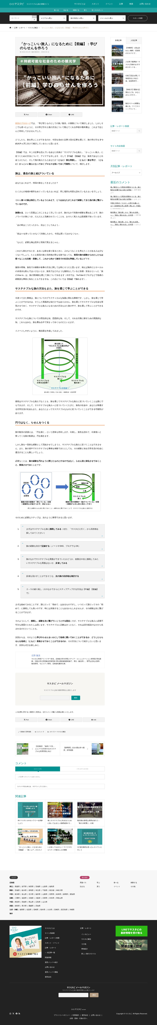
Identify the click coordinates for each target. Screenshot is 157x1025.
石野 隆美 (28, 732)
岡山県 (31, 902)
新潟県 (17, 894)
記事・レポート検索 (52, 938)
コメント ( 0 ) (37, 769)
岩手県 (24, 886)
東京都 (51, 890)
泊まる (65, 10)
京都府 (31, 898)
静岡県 (65, 894)
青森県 (17, 886)
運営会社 (48, 977)
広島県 (38, 902)
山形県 (44, 886)
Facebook (16, 1013)
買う (85, 10)
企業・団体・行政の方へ (78, 1018)
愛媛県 (31, 906)
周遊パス (83, 882)
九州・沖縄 (14, 909)
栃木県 (24, 890)
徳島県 (17, 906)
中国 (11, 902)
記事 (121, 4)
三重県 (17, 898)
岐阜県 (58, 894)
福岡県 (22, 909)
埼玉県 (38, 890)
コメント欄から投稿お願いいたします (59, 712)
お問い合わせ (145, 4)
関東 (11, 890)
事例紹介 (84, 949)
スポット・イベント (52, 943)
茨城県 (17, 890)
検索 (131, 4)
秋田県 (31, 886)
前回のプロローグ (23, 123)
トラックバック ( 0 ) (82, 769)
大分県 (49, 909)
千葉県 (44, 890)
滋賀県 (24, 898)
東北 (11, 886)
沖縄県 (72, 909)
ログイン (35, 786)
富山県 (24, 894)
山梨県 (44, 894)
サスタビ (128, 1014)
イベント (109, 4)
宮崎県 (56, 909)
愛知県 (72, 894)
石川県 (31, 894)
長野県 (51, 894)
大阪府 (38, 898)
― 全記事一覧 (50, 952)
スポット (95, 4)
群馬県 (31, 890)
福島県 (51, 886)
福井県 (38, 894)
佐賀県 (29, 909)
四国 (11, 906)
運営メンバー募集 (51, 972)
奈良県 (51, 898)
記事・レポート (50, 948)
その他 (133, 886)
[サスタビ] (17, 4)
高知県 (38, 906)
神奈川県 (59, 890)
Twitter (13, 1013)
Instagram (10, 1013)
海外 (11, 913)
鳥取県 (17, 902)
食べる (56, 10)
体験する (76, 10)
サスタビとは (79, 4)
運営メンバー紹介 (51, 962)
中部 (11, 894)
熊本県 (42, 909)
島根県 (24, 902)
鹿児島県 (64, 909)
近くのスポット (97, 10)
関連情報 (48, 957)
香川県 (24, 906)
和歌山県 (59, 898)
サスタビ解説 (61, 732)
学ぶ (98, 882)
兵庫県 (44, 898)
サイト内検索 (50, 933)
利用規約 (76, 1015)
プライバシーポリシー (62, 1015)
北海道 (12, 882)
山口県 (44, 902)
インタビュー (86, 934)
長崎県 (35, 909)
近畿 (11, 898)
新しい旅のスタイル (88, 954)
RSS (19, 1013)
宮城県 (38, 886)
